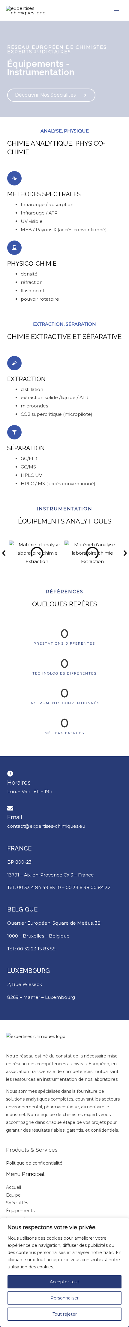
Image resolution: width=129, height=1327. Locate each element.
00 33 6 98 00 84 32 (88, 887)
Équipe (13, 1195)
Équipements (20, 1210)
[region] (64, 1272)
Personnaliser (64, 1298)
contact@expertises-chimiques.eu (46, 826)
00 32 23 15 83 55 (36, 949)
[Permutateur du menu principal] (116, 10)
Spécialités (17, 1203)
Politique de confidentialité (34, 1163)
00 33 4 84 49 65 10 (39, 887)
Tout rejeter (64, 1314)
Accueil (13, 1187)
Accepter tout (64, 1282)
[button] (4, 553)
